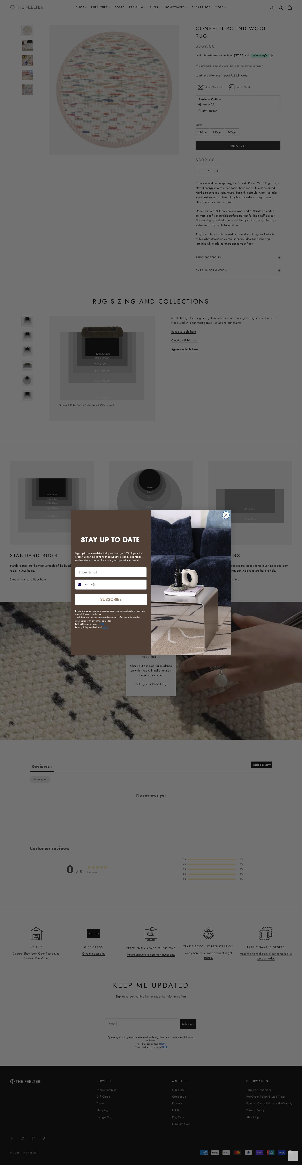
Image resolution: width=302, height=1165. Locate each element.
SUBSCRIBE (111, 599)
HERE (105, 627)
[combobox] (82, 584)
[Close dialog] (225, 515)
